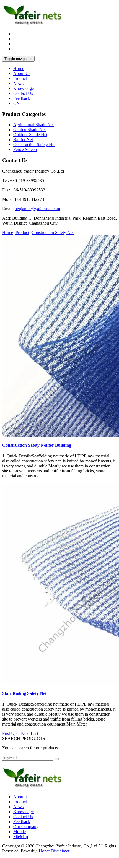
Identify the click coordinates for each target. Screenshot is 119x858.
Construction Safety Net (34, 144)
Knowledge (23, 88)
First (6, 733)
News (18, 83)
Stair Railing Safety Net (24, 693)
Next (25, 733)
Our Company (25, 826)
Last (34, 733)
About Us (21, 73)
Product (20, 78)
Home (18, 68)
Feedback (21, 98)
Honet (44, 851)
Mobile (19, 831)
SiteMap (20, 836)
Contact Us (23, 93)
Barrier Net (23, 139)
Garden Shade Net (29, 129)
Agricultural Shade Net (33, 124)
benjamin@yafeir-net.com (37, 208)
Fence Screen (25, 149)
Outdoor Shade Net (30, 134)
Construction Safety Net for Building (36, 445)
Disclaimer (60, 851)
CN (16, 103)
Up (14, 733)
